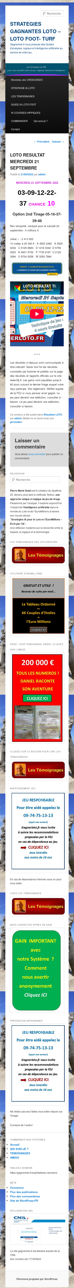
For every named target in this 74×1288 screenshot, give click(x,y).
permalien (16, 422)
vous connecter (36, 454)
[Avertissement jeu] (37, 832)
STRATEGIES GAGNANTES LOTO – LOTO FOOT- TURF (35, 31)
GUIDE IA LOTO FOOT (23, 104)
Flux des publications (24, 1192)
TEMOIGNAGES (20, 1153)
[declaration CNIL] (37, 1229)
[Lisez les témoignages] (37, 906)
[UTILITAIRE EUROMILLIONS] (37, 606)
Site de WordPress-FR (24, 1201)
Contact (15, 129)
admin (41, 174)
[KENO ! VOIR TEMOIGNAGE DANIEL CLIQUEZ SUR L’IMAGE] (37, 698)
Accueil (15, 1144)
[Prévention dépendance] (37, 1064)
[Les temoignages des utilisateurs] (37, 555)
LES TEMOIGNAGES (23, 96)
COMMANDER (19, 121)
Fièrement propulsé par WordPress (37, 1279)
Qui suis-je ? (41, 121)
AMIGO (14, 1157)
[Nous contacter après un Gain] (37, 970)
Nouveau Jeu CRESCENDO (27, 79)
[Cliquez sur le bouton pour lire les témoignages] (37, 770)
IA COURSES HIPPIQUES (25, 112)
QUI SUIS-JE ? (19, 1149)
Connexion (17, 1188)
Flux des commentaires (25, 1196)
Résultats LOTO (53, 414)
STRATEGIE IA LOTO (23, 88)
